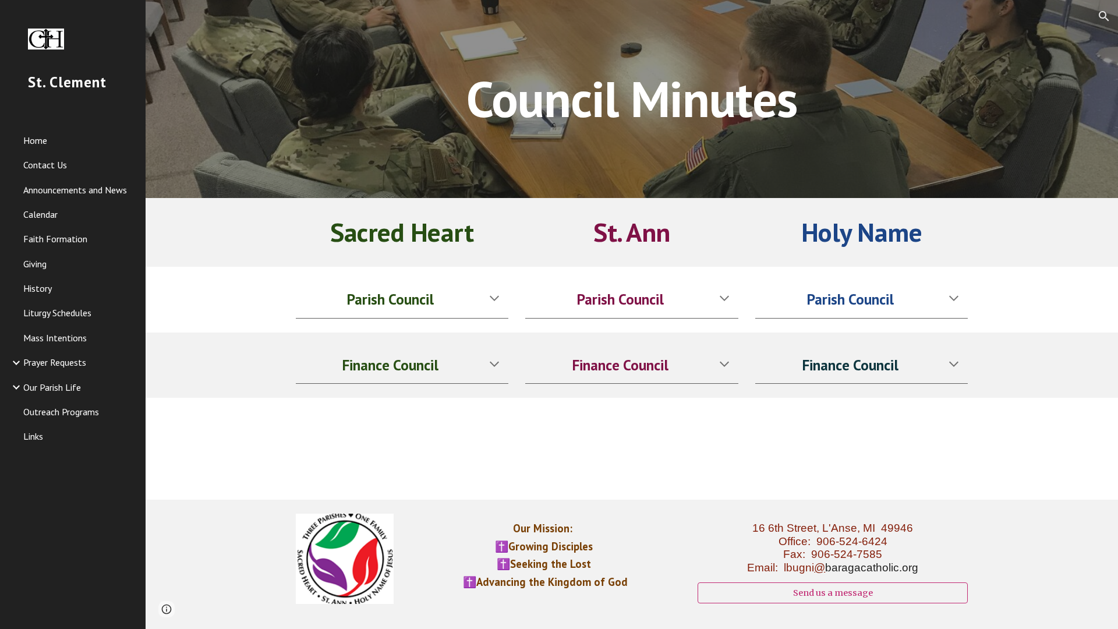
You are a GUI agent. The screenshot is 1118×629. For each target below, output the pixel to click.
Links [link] (33, 436)
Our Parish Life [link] (52, 387)
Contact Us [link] (45, 165)
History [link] (37, 288)
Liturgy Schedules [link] (57, 313)
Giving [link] (35, 264)
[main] (632, 98)
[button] (1104, 16)
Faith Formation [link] (55, 239)
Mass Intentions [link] (55, 338)
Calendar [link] (40, 214)
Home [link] (35, 140)
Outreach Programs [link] (61, 412)
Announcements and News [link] (75, 190)
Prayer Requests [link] (54, 362)
